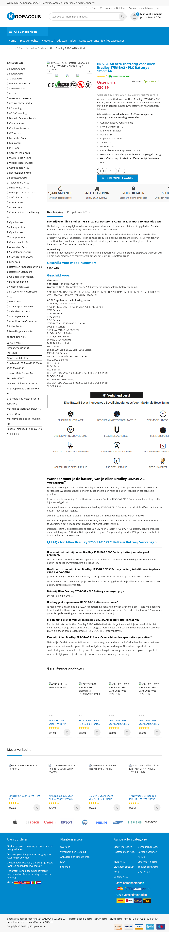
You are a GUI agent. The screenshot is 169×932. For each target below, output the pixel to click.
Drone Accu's (16, 207)
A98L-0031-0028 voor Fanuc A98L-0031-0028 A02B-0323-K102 (118, 722)
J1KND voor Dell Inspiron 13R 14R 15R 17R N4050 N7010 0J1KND (142, 797)
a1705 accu (143, 918)
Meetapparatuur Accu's (22, 192)
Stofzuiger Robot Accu (21, 256)
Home (12, 40)
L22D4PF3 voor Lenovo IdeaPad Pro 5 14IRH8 (101, 797)
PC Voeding (15, 108)
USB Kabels (15, 301)
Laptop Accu (16, 73)
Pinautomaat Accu (19, 187)
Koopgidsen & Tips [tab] (78, 212)
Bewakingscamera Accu (22, 331)
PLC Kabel (14, 147)
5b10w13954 (44, 918)
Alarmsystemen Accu (20, 316)
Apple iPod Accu (18, 247)
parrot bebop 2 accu (80, 918)
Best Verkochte (28, 40)
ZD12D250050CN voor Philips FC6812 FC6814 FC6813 (61, 797)
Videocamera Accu (19, 286)
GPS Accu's (15, 133)
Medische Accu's (18, 138)
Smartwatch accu (18, 88)
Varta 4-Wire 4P (15, 342)
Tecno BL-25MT (15, 378)
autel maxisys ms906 (26, 922)
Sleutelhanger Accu (20, 252)
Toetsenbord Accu (19, 182)
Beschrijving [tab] (55, 212)
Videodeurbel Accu (19, 311)
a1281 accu (115, 918)
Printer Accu (16, 202)
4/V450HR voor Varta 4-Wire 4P (57, 722)
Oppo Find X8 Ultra (17, 358)
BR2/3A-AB (53, 268)
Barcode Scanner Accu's (22, 118)
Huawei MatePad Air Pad (20, 373)
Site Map (65, 866)
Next (89, 71)
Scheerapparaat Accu (21, 306)
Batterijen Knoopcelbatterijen (25, 266)
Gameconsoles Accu (20, 242)
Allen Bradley (38, 48)
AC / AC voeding (18, 113)
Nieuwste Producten (54, 40)
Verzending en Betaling (73, 851)
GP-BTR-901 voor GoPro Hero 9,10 (24, 797)
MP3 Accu (14, 261)
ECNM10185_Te (114, 126)
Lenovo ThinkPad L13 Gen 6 (22, 383)
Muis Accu (15, 143)
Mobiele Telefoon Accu (21, 83)
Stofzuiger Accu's (18, 197)
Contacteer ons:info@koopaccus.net (101, 40)
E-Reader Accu (17, 326)
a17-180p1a (46, 922)
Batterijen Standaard (20, 271)
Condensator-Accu (19, 128)
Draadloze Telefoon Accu (23, 321)
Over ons (65, 846)
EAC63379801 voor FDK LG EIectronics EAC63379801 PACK (89, 722)
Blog (73, 40)
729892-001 (60, 918)
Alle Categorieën (25, 32)
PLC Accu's (22, 48)
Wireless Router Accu (21, 162)
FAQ (62, 861)
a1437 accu (100, 918)
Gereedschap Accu (19, 152)
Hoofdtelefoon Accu (20, 172)
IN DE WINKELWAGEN (119, 178)
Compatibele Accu (19, 167)
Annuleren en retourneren (75, 856)
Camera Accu (16, 123)
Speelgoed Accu (18, 177)
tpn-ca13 (129, 918)
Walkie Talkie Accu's (20, 157)
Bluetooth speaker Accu (22, 98)
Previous (49, 71)
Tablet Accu (15, 78)
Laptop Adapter (17, 68)
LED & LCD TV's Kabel (21, 103)
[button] (146, 15)
